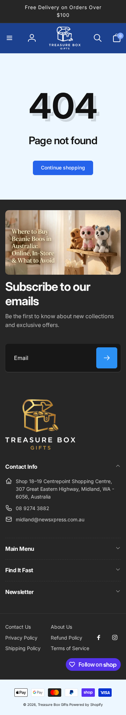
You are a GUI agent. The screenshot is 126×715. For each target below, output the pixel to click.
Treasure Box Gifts (53, 704)
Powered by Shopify (86, 704)
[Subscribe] (106, 357)
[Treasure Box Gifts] (40, 447)
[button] (9, 38)
